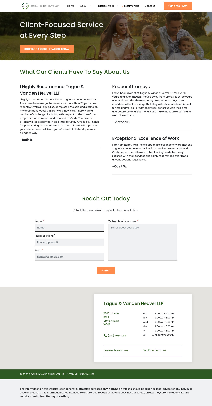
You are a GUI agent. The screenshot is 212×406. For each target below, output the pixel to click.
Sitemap (72, 374)
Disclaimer (87, 374)
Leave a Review (113, 350)
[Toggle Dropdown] (91, 6)
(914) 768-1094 (116, 335)
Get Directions (152, 350)
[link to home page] (39, 5)
